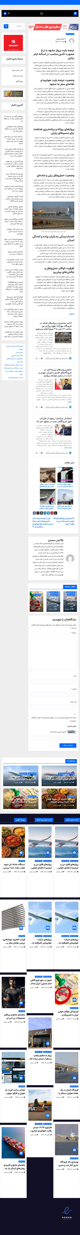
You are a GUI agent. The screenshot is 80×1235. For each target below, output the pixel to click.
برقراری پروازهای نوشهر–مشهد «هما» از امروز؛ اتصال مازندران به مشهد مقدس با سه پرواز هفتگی (14, 210)
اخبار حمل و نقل (70, 34)
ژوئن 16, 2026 (19, 1097)
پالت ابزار (20, 362)
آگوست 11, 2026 (18, 947)
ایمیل (74, 689)
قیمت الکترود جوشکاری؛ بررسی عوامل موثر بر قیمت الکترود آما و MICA (14, 198)
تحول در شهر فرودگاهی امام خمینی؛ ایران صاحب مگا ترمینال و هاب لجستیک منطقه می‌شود (13, 313)
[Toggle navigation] (41, 13)
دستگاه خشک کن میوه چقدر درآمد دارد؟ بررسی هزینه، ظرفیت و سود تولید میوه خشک (13, 140)
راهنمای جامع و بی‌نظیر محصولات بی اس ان (15, 253)
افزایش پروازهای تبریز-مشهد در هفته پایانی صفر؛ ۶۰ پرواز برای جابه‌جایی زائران (13, 221)
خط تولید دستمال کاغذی (15, 358)
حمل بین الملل (71, 594)
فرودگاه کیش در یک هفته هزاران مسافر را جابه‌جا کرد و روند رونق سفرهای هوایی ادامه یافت (13, 165)
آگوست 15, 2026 (71, 1169)
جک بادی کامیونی (17, 355)
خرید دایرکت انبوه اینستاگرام (13, 365)
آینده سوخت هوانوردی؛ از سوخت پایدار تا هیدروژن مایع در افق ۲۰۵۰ (14, 262)
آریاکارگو (71, 314)
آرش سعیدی (60, 39)
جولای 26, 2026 (45, 988)
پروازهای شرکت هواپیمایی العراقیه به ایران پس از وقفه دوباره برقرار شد (14, 128)
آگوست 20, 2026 (68, 783)
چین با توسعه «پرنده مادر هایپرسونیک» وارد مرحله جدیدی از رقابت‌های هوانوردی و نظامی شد (42, 522)
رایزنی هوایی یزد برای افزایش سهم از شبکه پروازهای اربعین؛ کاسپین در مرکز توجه (13, 334)
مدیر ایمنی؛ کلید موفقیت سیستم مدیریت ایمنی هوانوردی (14, 231)
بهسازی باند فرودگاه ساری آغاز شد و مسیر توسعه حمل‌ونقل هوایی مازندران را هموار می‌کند (14, 177)
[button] (9, 13)
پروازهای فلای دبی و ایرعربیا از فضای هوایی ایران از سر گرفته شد (13, 118)
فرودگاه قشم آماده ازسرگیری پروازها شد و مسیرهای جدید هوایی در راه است (13, 188)
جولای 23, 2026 (45, 1135)
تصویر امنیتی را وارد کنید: (58, 732)
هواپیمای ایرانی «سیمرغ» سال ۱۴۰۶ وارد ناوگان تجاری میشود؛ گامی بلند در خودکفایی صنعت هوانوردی (14, 300)
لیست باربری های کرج (16, 377)
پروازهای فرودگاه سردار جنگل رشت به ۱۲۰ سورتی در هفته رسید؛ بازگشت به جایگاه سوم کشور (13, 243)
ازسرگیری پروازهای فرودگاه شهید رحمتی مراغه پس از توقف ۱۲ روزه (63, 521)
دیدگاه (73, 633)
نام (74, 676)
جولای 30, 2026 (18, 1022)
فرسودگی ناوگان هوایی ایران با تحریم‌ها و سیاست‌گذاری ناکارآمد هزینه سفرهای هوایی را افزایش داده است (13, 152)
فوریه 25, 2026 (19, 1172)
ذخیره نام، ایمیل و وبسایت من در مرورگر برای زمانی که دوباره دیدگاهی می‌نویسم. (53, 719)
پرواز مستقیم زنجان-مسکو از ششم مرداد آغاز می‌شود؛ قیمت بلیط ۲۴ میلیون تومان (13, 324)
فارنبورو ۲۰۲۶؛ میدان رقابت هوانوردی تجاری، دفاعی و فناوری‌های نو (41, 1131)
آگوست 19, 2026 (68, 805)
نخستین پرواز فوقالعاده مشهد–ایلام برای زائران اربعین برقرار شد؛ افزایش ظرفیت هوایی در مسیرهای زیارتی (14, 287)
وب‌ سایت (73, 702)
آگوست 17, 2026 (29, 805)
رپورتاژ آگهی (19, 81)
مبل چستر (19, 352)
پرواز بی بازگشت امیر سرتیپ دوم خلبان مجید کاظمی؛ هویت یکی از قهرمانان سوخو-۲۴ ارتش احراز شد (14, 273)
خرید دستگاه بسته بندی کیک (13, 368)
